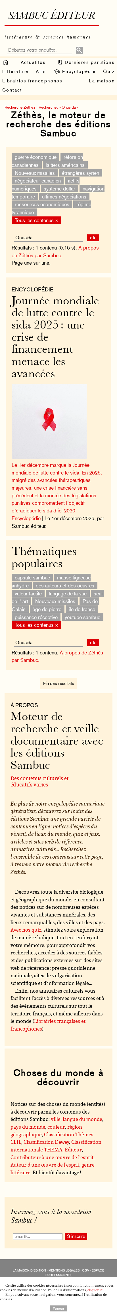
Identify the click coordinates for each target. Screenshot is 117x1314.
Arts (41, 71)
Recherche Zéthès (20, 107)
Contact (12, 90)
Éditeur (73, 1149)
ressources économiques (42, 204)
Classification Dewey (46, 1141)
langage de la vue (68, 593)
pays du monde (28, 1126)
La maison (102, 81)
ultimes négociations (64, 196)
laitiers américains (65, 165)
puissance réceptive (36, 617)
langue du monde (82, 1119)
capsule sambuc (32, 578)
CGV (85, 1270)
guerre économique (36, 157)
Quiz (109, 71)
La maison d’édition (29, 1270)
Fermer (58, 1308)
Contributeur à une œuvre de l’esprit (52, 1157)
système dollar (59, 189)
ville (55, 1119)
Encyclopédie (78, 71)
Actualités (33, 62)
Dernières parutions (89, 62)
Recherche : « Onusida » (58, 107)
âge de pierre (47, 609)
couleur (56, 1126)
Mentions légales (64, 1270)
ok (93, 237)
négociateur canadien (38, 181)
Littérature (15, 71)
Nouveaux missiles (35, 173)
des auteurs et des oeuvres (65, 586)
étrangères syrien (80, 173)
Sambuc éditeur (51, 16)
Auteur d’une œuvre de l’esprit (45, 1164)
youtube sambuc (82, 617)
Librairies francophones (32, 81)
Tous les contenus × (36, 220)
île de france (82, 609)
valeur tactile (28, 593)
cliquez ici (95, 1290)
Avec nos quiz (26, 929)
